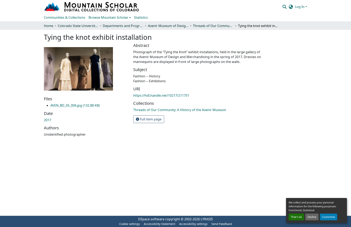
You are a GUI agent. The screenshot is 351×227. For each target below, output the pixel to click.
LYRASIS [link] (207, 219)
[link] (75, 105)
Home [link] (48, 26)
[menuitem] (110, 17)
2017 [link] (47, 120)
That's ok (296, 217)
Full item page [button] (150, 119)
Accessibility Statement (159, 224)
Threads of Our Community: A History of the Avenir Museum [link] (213, 26)
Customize (328, 217)
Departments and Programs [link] (123, 26)
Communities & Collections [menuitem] (64, 17)
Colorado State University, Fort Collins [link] (78, 26)
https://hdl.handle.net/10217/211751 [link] (161, 95)
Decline (312, 217)
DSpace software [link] (151, 219)
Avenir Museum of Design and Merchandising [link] (168, 26)
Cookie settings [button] (129, 224)
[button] (92, 7)
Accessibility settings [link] (193, 224)
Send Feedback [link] (221, 224)
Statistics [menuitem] (141, 17)
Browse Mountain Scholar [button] (108, 17)
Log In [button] (300, 6)
